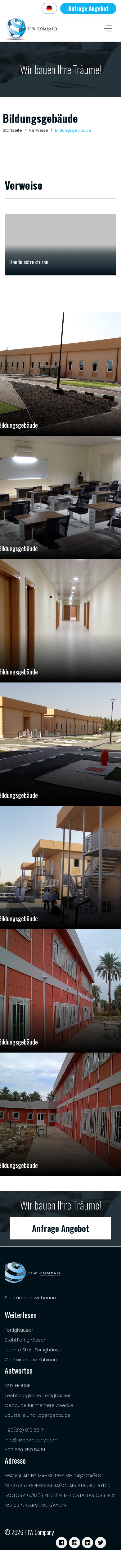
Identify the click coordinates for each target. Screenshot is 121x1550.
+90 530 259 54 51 (25, 1449)
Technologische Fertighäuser (38, 1395)
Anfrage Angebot (88, 8)
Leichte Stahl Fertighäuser (34, 1349)
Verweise (38, 130)
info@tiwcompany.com (31, 1440)
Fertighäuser (19, 1330)
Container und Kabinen (31, 1359)
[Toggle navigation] (107, 29)
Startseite (12, 130)
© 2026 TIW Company (29, 1532)
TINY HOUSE (17, 1385)
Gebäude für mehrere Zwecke (39, 1405)
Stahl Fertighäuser (25, 1340)
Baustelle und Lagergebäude (38, 1415)
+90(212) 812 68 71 (25, 1430)
